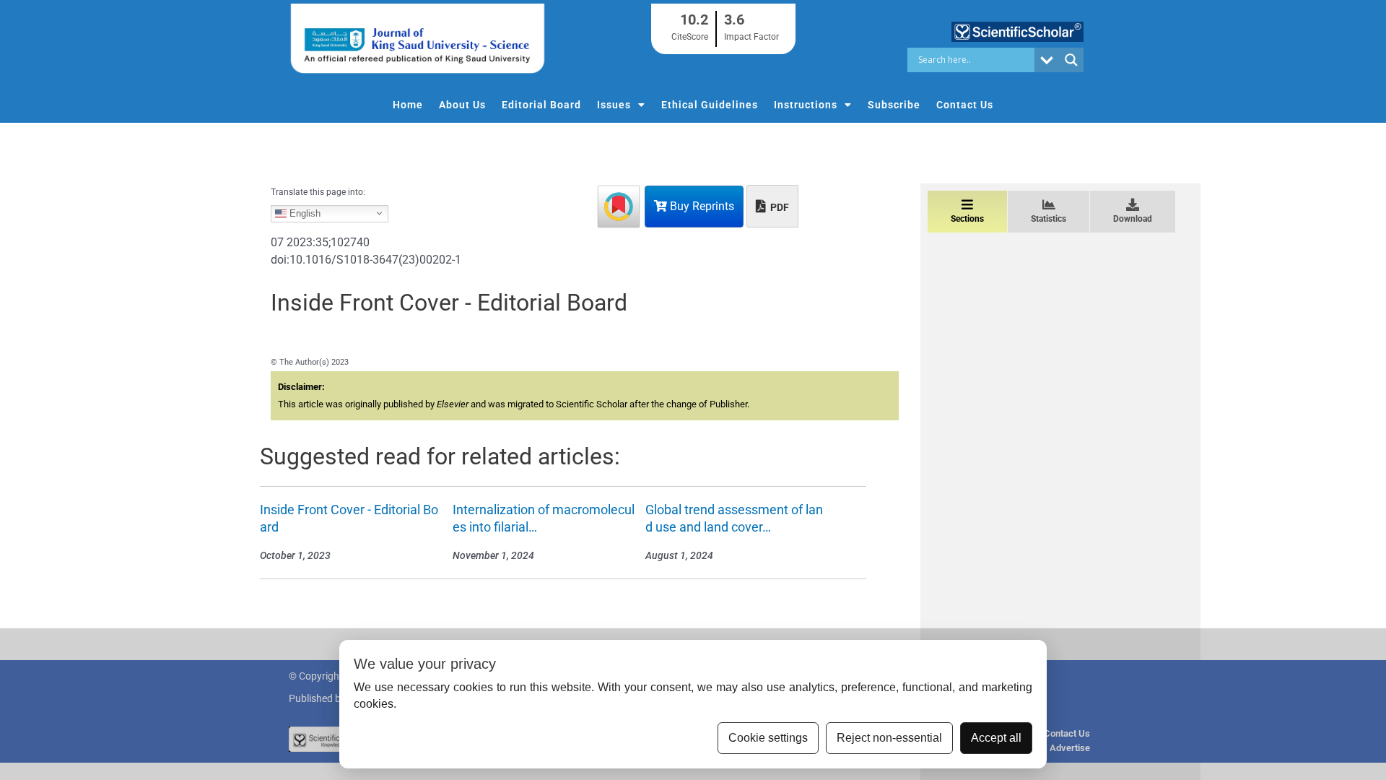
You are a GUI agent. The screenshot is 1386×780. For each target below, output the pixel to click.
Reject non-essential (889, 738)
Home (408, 104)
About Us (462, 104)
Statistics (1048, 219)
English (304, 212)
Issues (614, 104)
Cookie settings (768, 738)
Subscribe (894, 104)
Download (1132, 219)
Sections (967, 219)
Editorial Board (541, 104)
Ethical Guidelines (709, 104)
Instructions (805, 104)
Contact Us (964, 104)
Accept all (996, 738)
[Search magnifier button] (1071, 60)
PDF (778, 207)
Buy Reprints (700, 206)
